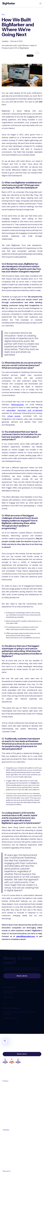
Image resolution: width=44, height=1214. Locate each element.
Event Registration (9, 1096)
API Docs (6, 1198)
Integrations (7, 1123)
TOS (4, 1210)
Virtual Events (7, 1141)
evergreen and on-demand (30, 410)
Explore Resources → (11, 1018)
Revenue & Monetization (11, 1156)
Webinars (6, 1138)
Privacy (14, 1210)
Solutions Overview (9, 1134)
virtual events (13, 416)
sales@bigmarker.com (14, 1068)
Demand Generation (10, 1153)
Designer (6, 1093)
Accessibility (29, 1210)
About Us (6, 1179)
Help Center (7, 1190)
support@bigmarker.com (17, 1071)
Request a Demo (9, 1183)
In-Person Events (9, 1149)
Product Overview (9, 1085)
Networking (7, 1115)
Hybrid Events (7, 1145)
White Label (7, 1164)
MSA (8, 1210)
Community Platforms (10, 1160)
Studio (5, 1089)
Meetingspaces (17, 404)
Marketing (6, 1119)
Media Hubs (7, 1111)
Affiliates (6, 1194)
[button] (40, 3)
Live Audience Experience (12, 1104)
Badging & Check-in (9, 1100)
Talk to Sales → (9, 997)
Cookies (20, 1210)
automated (10, 410)
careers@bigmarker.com (17, 1074)
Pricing (5, 1175)
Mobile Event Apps (9, 1108)
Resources (6, 1186)
